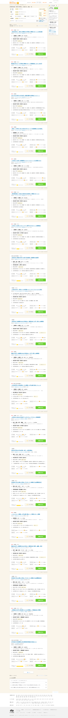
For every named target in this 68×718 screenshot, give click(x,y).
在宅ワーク (21, 705)
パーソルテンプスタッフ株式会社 (20, 33)
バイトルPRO (34, 712)
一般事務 (17, 702)
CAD (52, 702)
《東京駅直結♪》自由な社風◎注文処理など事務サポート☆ (25, 193)
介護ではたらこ (46, 712)
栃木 (27, 695)
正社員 (29, 705)
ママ (40, 705)
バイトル (17, 712)
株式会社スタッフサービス (19, 515)
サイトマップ (18, 709)
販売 (50, 702)
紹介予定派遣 (48, 705)
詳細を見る (40, 54)
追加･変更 (17, 18)
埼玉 (23, 695)
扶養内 (43, 705)
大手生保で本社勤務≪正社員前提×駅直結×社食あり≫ (24, 641)
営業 (48, 702)
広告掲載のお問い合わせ (53, 709)
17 (44, 25)
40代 (31, 705)
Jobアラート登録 (42, 18)
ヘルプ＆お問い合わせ (46, 709)
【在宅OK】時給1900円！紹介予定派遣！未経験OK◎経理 (25, 257)
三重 (34, 695)
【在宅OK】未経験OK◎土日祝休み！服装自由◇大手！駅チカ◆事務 (27, 321)
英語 (26, 705)
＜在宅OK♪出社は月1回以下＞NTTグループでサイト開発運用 (25, 417)
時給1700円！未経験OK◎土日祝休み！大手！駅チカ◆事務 (25, 353)
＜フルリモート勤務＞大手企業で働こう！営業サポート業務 (25, 514)
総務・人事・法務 (31, 702)
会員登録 (50, 2)
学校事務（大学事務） (44, 702)
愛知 (31, 695)
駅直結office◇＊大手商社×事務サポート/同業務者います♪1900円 (26, 63)
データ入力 (20, 702)
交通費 (38, 705)
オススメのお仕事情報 (52, 31)
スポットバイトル (22, 712)
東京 (16, 695)
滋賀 (44, 695)
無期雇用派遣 (52, 705)
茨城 (25, 695)
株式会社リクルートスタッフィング (20, 259)
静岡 (36, 695)
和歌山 (49, 695)
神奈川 (19, 695)
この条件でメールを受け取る (41, 21)
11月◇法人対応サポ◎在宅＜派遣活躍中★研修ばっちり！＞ (25, 95)
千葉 (21, 695)
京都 (42, 695)
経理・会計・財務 (25, 702)
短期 (16, 705)
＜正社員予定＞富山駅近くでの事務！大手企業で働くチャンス (26, 385)
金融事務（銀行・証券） (37, 702)
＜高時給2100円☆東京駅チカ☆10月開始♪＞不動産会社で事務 (26, 610)
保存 (56, 8)
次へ (46, 25)
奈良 (46, 695)
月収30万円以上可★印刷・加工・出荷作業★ (21, 450)
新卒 (33, 705)
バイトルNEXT (28, 712)
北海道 (51, 695)
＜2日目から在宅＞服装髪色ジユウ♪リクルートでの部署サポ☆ (26, 160)
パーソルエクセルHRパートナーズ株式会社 (21, 291)
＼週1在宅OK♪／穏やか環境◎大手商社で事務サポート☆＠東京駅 (26, 31)
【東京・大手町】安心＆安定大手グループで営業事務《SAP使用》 (27, 128)
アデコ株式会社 (17, 643)
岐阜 (32, 695)
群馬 (29, 695)
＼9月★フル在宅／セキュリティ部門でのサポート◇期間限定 (26, 225)
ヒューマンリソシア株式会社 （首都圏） (21, 418)
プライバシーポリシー (28, 709)
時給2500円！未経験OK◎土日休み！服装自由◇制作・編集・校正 (26, 546)
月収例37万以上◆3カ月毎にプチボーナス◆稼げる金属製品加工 (26, 482)
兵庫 (40, 695)
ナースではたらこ (39, 712)
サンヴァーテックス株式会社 (19, 579)
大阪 (38, 695)
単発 (18, 705)
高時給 (36, 705)
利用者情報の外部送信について (37, 709)
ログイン (55, 2)
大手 (44, 705)
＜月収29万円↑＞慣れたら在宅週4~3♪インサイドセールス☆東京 (26, 289)
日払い (25, 705)
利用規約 (22, 709)
